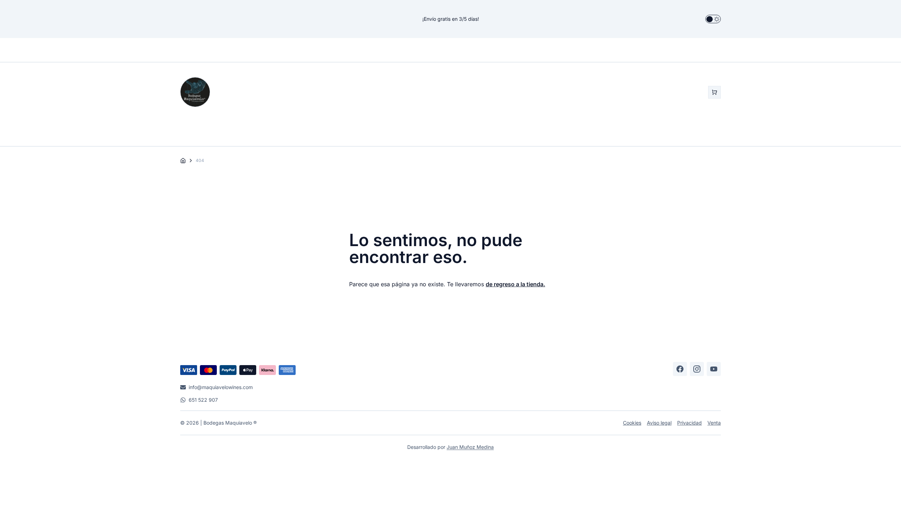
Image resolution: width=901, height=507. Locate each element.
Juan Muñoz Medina (470, 447)
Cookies (632, 423)
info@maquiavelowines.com (221, 387)
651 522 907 (203, 400)
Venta (714, 423)
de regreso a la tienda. (515, 284)
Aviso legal (659, 423)
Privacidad (689, 423)
